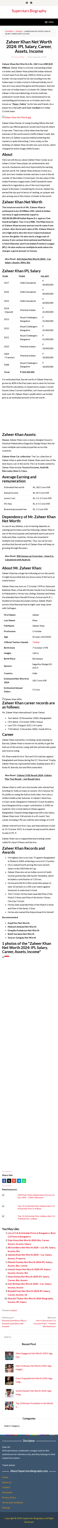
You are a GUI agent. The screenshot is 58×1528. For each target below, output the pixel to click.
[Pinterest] (27, 3)
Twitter (36, 642)
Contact (6, 1487)
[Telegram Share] (19, 1181)
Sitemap (6, 1507)
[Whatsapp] (24, 1181)
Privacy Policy (9, 1497)
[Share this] (4, 1181)
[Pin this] (14, 1181)
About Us (6, 1482)
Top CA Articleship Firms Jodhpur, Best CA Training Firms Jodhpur (36, 1217)
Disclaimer (7, 1492)
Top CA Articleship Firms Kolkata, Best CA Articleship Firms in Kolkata (36, 1207)
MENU (51, 22)
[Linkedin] (31, 3)
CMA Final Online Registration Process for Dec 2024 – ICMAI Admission (36, 1196)
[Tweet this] (9, 1181)
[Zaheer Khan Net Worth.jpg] (16, 117)
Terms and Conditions (12, 1502)
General (13, 1310)
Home (5, 1477)
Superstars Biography (29, 11)
